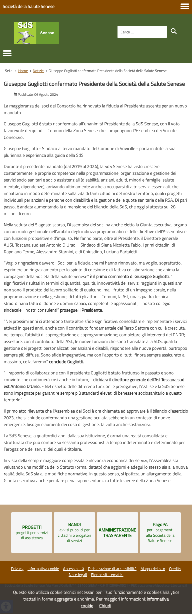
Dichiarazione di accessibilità (112, 569)
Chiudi (105, 605)
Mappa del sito (152, 569)
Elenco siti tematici (107, 575)
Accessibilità (73, 569)
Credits (175, 569)
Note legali (78, 575)
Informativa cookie (43, 569)
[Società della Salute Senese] (36, 42)
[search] (174, 31)
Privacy (17, 569)
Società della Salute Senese (28, 6)
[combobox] (142, 32)
